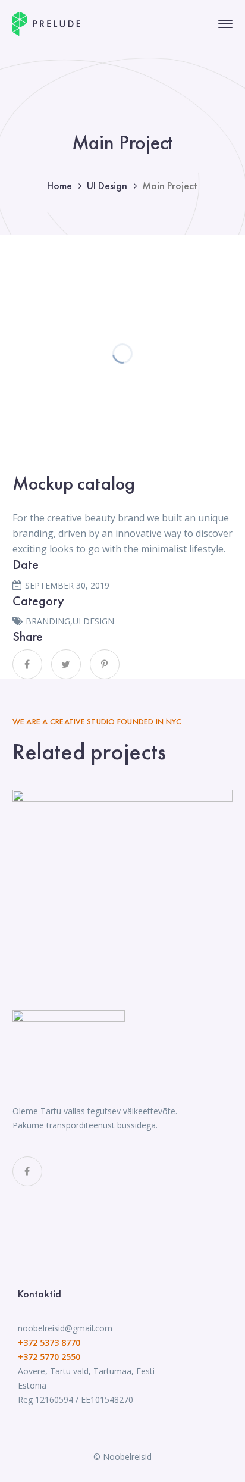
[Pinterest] (105, 664)
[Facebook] (27, 664)
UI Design (107, 185)
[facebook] (27, 1171)
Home (59, 185)
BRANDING (48, 621)
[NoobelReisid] (46, 22)
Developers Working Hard (122, 865)
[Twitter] (66, 664)
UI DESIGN (93, 621)
